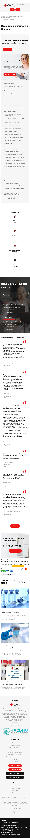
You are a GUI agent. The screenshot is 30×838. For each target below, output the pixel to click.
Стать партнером (16, 777)
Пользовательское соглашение (9, 822)
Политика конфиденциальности (9, 825)
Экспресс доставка (9, 83)
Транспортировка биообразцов (11, 122)
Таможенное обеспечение (11, 169)
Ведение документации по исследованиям (14, 163)
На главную (7, 49)
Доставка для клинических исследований (14, 137)
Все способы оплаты (8, 574)
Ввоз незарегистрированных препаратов (14, 160)
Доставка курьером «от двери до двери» (14, 108)
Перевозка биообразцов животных (12, 134)
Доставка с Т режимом (10, 111)
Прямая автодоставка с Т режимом (12, 140)
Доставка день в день (9, 102)
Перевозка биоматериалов (11, 183)
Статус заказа (17, 9)
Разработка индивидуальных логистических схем (11, 198)
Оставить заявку (10, 74)
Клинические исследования (11, 151)
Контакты (15, 761)
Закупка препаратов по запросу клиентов (14, 157)
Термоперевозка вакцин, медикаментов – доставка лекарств (14, 115)
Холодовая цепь (8, 143)
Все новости (23, 582)
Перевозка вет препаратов (10, 131)
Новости (15, 759)
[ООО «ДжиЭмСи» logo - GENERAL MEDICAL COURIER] (8, 5)
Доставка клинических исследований (13, 154)
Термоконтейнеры (15, 788)
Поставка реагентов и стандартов (13, 190)
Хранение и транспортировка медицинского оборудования (11, 194)
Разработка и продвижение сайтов (10, 834)
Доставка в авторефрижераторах (12, 149)
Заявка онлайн (12, 9)
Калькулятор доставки (18, 565)
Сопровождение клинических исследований (14, 166)
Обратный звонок (16, 769)
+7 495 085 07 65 (20, 6)
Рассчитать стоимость (16, 773)
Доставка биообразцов (9, 93)
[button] (14, 295)
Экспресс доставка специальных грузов (13, 99)
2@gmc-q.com (9, 312)
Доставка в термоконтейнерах (11, 146)
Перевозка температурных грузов (12, 125)
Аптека (15, 786)
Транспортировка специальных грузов (13, 128)
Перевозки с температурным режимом (14, 188)
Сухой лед (15, 790)
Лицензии (3, 820)
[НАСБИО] (15, 731)
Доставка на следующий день (11, 105)
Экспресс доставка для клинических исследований (13, 87)
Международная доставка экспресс (13, 90)
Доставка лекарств (8, 96)
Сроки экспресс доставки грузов (15, 756)
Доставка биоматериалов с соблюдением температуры (14, 119)
